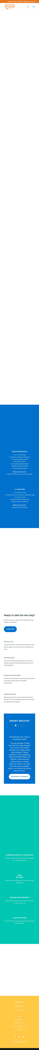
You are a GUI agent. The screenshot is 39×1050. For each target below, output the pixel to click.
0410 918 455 (13, 1)
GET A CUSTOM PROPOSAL (19, 480)
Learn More (10, 629)
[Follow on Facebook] (15, 1037)
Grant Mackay (19, 720)
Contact (19, 1029)
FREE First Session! (19, 1023)
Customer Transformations (19, 1026)
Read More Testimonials (19, 776)
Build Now (19, 888)
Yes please (19, 866)
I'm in (19, 929)
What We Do (19, 1019)
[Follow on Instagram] (23, 1037)
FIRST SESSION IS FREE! (19, 513)
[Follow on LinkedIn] (19, 1037)
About (19, 1016)
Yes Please (19, 909)
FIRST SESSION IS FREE (19, 985)
